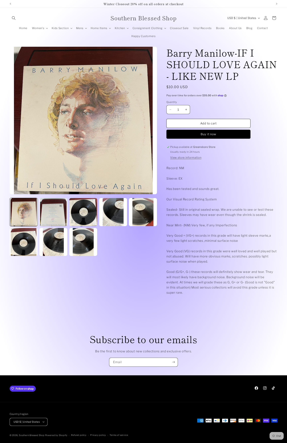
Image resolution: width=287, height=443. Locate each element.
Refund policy (78, 435)
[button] (14, 18)
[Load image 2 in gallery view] (53, 212)
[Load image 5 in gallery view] (143, 212)
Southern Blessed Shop (32, 435)
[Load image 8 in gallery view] (83, 242)
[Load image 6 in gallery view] (24, 242)
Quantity (171, 102)
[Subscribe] (173, 362)
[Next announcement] (276, 3)
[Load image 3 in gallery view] (83, 212)
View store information (185, 157)
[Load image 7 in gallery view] (53, 242)
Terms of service (119, 435)
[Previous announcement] (10, 3)
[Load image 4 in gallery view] (113, 212)
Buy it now (208, 134)
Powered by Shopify (56, 435)
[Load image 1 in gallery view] (24, 212)
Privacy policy (98, 435)
